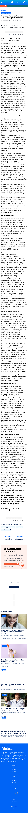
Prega (17, 5)
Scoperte (14, 773)
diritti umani (19, 527)
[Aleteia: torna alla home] (14, 2)
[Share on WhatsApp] (22, 34)
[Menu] (5, 2)
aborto (4, 616)
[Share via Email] (20, 34)
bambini (4, 670)
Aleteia (14, 20)
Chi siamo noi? (14, 799)
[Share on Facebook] (13, 34)
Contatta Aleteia (14, 806)
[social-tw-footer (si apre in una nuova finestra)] (15, 793)
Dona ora (3, 5)
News (14, 767)
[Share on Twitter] (18, 34)
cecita (4, 717)
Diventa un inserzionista (14, 804)
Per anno (14, 788)
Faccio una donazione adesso (11, 563)
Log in (18, 582)
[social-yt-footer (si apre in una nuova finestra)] (10, 793)
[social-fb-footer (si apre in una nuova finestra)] (12, 793)
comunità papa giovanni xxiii (8, 527)
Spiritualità (14, 771)
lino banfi (4, 694)
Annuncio (14, 782)
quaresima (5, 646)
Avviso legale (14, 801)
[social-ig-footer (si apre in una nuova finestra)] (17, 793)
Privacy (14, 808)
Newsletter (14, 778)
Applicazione (14, 780)
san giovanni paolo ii (6, 529)
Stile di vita (3, 10)
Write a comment (14, 587)
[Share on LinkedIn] (15, 34)
